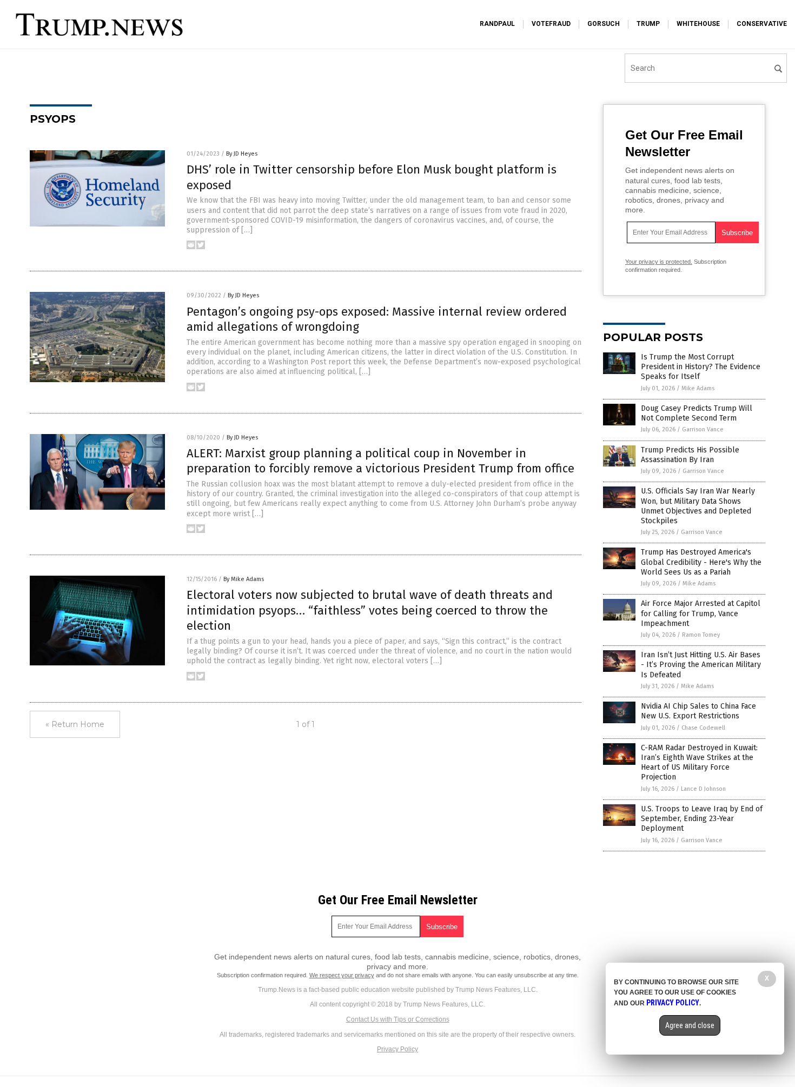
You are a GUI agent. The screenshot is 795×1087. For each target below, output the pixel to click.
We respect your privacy (341, 975)
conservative (762, 24)
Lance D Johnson (703, 788)
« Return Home (74, 724)
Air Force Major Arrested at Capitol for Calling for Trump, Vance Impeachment (700, 613)
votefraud (551, 24)
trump (648, 24)
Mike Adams (697, 388)
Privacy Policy (397, 1049)
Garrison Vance (703, 429)
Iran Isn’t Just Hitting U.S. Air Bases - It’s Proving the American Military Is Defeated (701, 664)
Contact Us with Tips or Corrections (397, 1019)
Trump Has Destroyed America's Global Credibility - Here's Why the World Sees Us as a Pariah (701, 562)
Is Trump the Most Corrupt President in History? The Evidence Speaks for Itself (700, 366)
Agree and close (689, 1025)
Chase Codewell (703, 727)
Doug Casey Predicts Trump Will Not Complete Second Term (696, 413)
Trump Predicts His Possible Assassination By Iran (690, 454)
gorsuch (603, 24)
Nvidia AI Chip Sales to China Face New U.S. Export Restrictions (698, 711)
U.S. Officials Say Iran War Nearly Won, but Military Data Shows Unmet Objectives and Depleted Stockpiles (698, 505)
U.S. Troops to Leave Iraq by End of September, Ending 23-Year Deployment (702, 818)
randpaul (497, 24)
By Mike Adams (243, 579)
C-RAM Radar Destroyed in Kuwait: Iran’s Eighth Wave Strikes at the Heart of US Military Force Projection (699, 762)
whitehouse (698, 24)
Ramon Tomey (701, 634)
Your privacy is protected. (658, 261)
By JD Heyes (241, 153)
